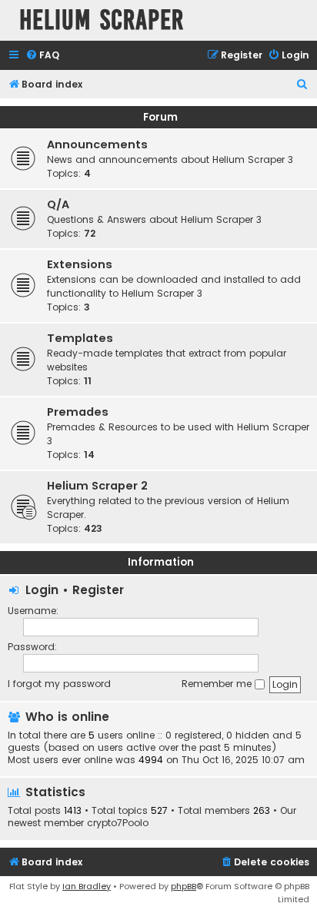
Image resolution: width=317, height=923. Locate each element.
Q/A (58, 204)
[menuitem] (42, 55)
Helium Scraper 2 (97, 485)
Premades (77, 412)
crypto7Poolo (117, 823)
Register (98, 590)
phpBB (183, 886)
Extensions (79, 264)
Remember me (218, 683)
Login (41, 590)
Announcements (97, 144)
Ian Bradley (86, 886)
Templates (80, 338)
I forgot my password (59, 683)
